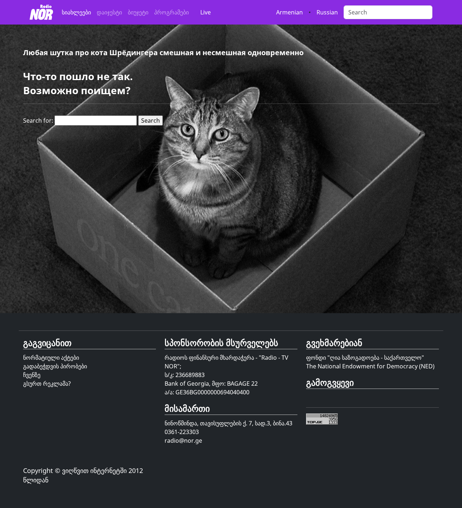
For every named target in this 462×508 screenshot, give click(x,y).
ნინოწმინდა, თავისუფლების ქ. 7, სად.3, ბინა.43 (228, 423)
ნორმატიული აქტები (51, 358)
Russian (327, 12)
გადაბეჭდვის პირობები (55, 366)
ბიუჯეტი (138, 12)
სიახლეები (76, 12)
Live (205, 12)
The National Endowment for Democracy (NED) (370, 366)
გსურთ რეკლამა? (47, 383)
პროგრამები (171, 12)
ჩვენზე (31, 375)
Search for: (38, 120)
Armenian (289, 12)
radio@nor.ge (183, 440)
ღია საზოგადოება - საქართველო (376, 358)
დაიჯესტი (109, 12)
